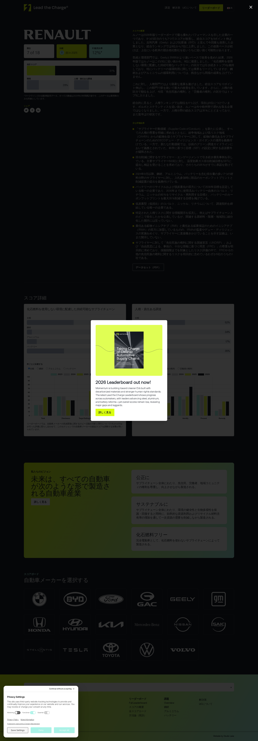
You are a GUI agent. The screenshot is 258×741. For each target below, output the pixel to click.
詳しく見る (105, 412)
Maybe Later (127, 412)
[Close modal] (250, 7)
